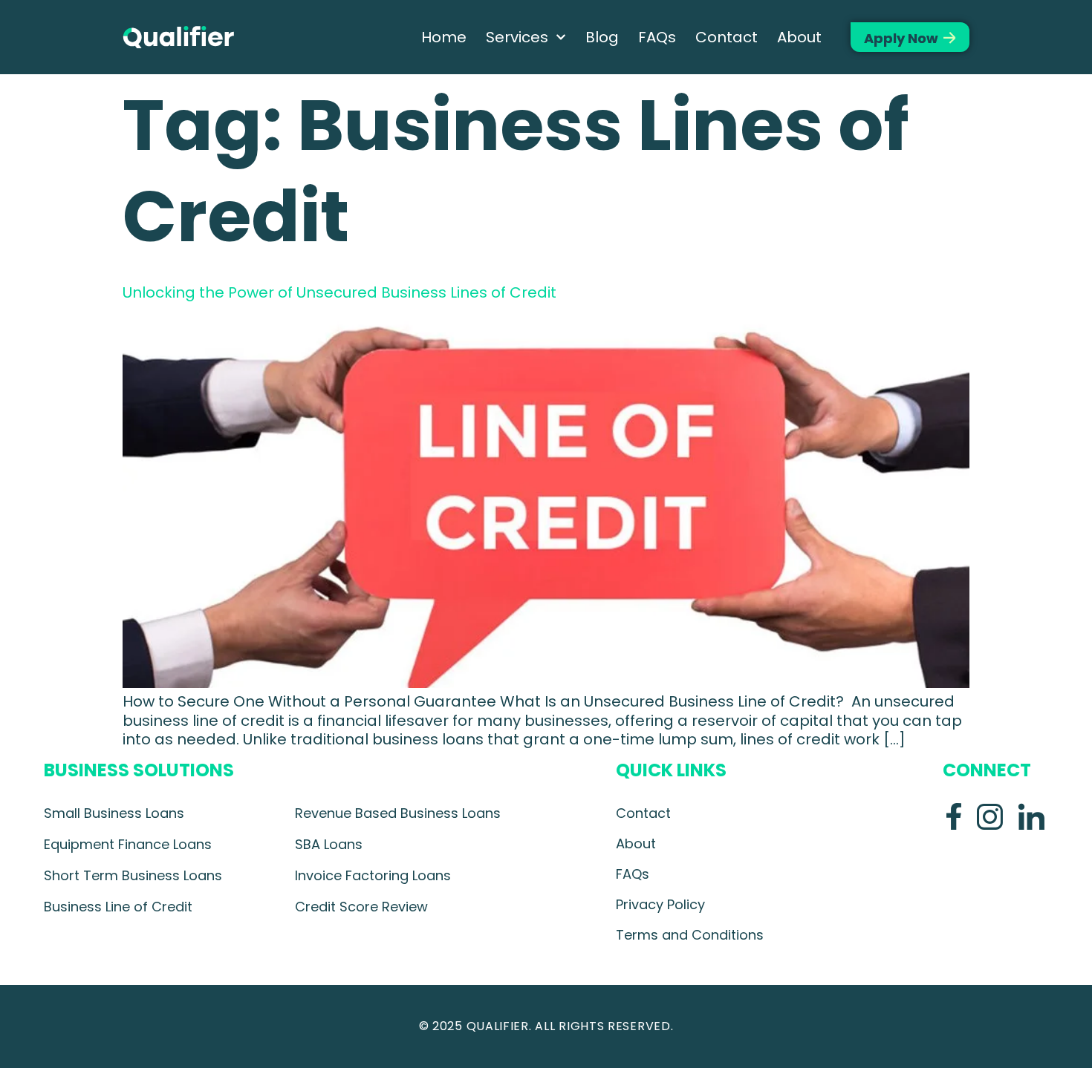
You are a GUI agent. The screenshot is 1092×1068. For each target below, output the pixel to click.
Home (444, 37)
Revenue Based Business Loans (398, 813)
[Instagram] (990, 816)
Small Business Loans (114, 813)
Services (517, 37)
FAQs (657, 37)
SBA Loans (329, 844)
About (799, 37)
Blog (602, 37)
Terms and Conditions (690, 935)
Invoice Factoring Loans (373, 875)
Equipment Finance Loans (128, 844)
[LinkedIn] (1031, 816)
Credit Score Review (361, 906)
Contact (726, 37)
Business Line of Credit (118, 906)
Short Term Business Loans (133, 875)
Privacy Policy (660, 904)
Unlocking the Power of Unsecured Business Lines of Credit (341, 292)
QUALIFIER (498, 1026)
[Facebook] (953, 816)
